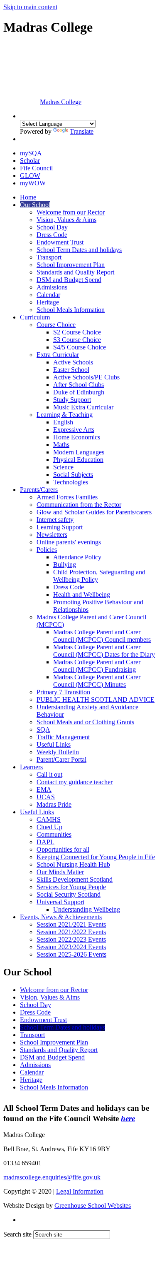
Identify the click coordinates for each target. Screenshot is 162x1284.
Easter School (71, 369)
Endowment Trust (60, 242)
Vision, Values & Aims (66, 219)
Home (28, 197)
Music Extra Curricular (83, 407)
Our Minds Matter (60, 871)
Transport (49, 257)
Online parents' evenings (69, 542)
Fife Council (36, 168)
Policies (47, 549)
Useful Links (54, 744)
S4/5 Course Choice (79, 347)
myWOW (33, 183)
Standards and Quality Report (75, 272)
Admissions (52, 287)
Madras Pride (54, 804)
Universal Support (60, 901)
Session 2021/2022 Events (71, 931)
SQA (43, 729)
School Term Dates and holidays (79, 249)
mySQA (31, 153)
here (128, 1118)
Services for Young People (71, 886)
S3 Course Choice (77, 339)
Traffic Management (63, 736)
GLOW (30, 175)
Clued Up (49, 826)
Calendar (48, 294)
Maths (61, 444)
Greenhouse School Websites (92, 1205)
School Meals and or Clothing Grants (85, 722)
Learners (31, 766)
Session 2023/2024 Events (71, 946)
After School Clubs (78, 384)
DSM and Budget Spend (69, 279)
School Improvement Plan (71, 264)
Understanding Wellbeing (86, 909)
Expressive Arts (73, 429)
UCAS (46, 796)
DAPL (45, 841)
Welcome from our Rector (71, 212)
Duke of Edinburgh (78, 392)
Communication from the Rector (79, 504)
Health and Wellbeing (81, 594)
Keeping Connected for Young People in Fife (96, 856)
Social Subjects (73, 474)
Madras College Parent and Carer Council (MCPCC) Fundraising (96, 665)
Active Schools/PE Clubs (86, 377)
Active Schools (73, 362)
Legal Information (79, 1191)
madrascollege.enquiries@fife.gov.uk (52, 1177)
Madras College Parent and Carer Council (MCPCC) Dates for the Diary (104, 650)
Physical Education (78, 459)
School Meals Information (71, 309)
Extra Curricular (58, 354)
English (63, 422)
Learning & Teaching (65, 414)
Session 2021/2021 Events (71, 924)
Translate (81, 131)
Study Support (72, 399)
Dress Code (52, 234)
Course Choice (56, 324)
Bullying (64, 564)
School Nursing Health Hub (73, 864)
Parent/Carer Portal (61, 759)
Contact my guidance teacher (75, 781)
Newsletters (52, 534)
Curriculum (35, 317)
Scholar (30, 160)
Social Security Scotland (69, 894)
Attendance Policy (77, 557)
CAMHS (49, 819)
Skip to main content (30, 6)
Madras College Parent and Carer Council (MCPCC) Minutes (96, 680)
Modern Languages (78, 452)
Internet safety (55, 519)
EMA (44, 789)
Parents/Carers (39, 489)
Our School (35, 204)
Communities (54, 834)
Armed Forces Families (67, 497)
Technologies (70, 482)
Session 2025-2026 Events (71, 954)
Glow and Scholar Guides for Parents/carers (94, 512)
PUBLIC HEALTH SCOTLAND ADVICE (96, 699)
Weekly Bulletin (58, 751)
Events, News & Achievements (61, 916)
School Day (52, 227)
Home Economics (76, 437)
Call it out (49, 774)
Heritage (48, 302)
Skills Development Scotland (75, 879)
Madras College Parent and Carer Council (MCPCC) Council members (102, 635)
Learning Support (60, 527)
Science (63, 467)
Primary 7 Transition (63, 692)
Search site (17, 1234)
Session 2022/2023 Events (71, 939)
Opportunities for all (63, 849)
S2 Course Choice (77, 332)
